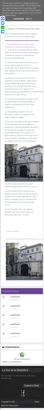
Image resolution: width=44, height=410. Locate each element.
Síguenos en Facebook (33, 394)
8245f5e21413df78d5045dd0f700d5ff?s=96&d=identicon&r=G (25, 239)
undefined (15, 296)
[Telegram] (2, 31)
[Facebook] (2, 19)
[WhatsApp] (2, 27)
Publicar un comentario (11, 362)
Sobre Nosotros (31, 392)
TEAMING (26, 215)
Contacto (29, 390)
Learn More (18, 19)
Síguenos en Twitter (33, 396)
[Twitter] (2, 23)
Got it (29, 19)
